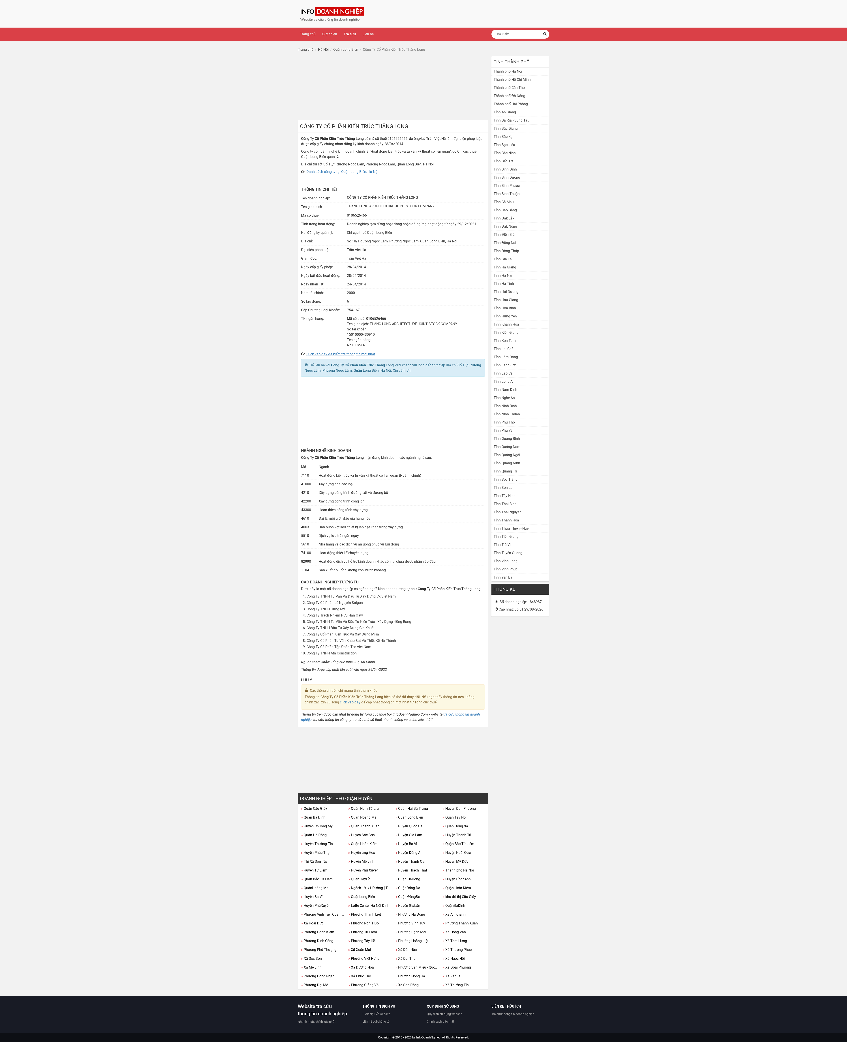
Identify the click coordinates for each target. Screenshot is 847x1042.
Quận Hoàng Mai (362, 817)
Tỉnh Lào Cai (503, 373)
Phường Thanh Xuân (460, 923)
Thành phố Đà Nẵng (509, 96)
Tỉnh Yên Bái (503, 577)
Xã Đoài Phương (457, 967)
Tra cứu (350, 34)
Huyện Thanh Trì (457, 835)
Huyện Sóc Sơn (361, 835)
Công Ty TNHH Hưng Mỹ (326, 609)
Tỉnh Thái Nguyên (507, 512)
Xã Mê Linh (311, 967)
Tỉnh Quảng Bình (507, 439)
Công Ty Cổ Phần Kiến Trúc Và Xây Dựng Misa (343, 634)
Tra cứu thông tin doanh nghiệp (512, 1014)
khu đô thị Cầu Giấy (459, 897)
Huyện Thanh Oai (410, 861)
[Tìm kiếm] (544, 34)
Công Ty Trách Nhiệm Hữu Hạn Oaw (335, 615)
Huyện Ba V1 (312, 897)
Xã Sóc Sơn (311, 958)
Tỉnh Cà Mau (504, 202)
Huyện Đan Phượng (459, 808)
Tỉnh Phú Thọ (504, 422)
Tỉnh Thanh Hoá (506, 520)
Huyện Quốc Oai (409, 826)
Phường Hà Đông (410, 914)
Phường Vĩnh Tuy (410, 923)
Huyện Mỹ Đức (455, 861)
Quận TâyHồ (359, 879)
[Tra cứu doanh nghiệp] (333, 13)
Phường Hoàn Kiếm (317, 932)
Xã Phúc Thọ (359, 976)
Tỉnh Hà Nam (504, 275)
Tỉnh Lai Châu (504, 349)
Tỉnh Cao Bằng (505, 210)
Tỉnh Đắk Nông (505, 226)
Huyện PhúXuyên (315, 905)
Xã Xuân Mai (359, 950)
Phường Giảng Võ (363, 985)
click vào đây (350, 702)
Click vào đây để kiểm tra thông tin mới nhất (340, 354)
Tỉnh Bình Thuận (507, 194)
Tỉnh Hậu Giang (506, 300)
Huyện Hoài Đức (457, 853)
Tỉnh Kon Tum (505, 341)
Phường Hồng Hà (410, 976)
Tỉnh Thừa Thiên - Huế (511, 528)
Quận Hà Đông (314, 835)
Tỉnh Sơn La (503, 487)
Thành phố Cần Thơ (509, 88)
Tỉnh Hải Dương (506, 292)
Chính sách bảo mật (440, 1021)
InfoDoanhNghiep (428, 1037)
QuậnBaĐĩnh (454, 905)
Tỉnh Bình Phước (507, 186)
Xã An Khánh (454, 914)
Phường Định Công (317, 941)
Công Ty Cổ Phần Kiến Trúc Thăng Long (362, 365)
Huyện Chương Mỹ (317, 826)
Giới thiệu (329, 34)
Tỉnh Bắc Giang (506, 128)
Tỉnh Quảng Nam (507, 447)
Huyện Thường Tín (317, 844)
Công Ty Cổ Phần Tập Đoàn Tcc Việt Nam (339, 647)
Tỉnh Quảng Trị (505, 471)
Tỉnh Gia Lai (503, 259)
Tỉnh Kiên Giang (506, 332)
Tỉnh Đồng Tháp (506, 251)
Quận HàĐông (407, 879)
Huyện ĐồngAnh (457, 879)
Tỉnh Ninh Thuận (507, 414)
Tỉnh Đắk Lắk (504, 218)
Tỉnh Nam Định (505, 390)
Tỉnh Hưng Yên (505, 316)
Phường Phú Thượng (318, 950)
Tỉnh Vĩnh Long (505, 561)
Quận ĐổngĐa (407, 897)
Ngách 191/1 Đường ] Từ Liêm (370, 888)
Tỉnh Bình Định (505, 169)
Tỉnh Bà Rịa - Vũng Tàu (511, 120)
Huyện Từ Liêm (314, 870)
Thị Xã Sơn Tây (314, 861)
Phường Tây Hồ (361, 941)
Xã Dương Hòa (361, 967)
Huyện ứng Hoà (361, 853)
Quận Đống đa (455, 826)
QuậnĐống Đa (407, 888)
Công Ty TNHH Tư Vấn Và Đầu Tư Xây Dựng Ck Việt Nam (351, 596)
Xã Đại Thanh (407, 958)
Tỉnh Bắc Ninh (505, 153)
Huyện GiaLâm (408, 905)
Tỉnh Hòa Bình (505, 308)
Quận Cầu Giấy (314, 808)
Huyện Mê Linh (361, 861)
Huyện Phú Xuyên (363, 870)
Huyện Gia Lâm (408, 835)
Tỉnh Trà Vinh (504, 545)
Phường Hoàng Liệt (411, 941)
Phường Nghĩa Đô (363, 923)
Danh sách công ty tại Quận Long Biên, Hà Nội (342, 172)
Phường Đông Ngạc (317, 976)
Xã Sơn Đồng (407, 985)
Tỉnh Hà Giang (505, 267)
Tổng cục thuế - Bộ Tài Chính (353, 662)
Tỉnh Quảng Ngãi (507, 455)
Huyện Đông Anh (409, 853)
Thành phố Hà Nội (458, 870)
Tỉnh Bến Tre (503, 161)
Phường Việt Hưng (364, 958)
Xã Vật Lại (452, 976)
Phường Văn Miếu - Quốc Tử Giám (417, 967)
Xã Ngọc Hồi (454, 958)
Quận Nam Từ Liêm (364, 808)
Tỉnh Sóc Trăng (505, 479)
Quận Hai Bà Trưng (411, 808)
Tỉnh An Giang (505, 112)
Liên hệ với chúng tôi (376, 1021)
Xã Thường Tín (456, 985)
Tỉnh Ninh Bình (505, 406)
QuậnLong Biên (361, 897)
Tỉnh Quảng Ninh (507, 463)
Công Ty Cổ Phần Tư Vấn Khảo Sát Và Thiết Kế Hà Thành (351, 641)
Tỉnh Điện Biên (505, 234)
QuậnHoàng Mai (315, 888)
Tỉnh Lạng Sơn (505, 365)
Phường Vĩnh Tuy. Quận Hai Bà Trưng (323, 914)
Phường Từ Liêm (362, 932)
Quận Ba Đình (313, 817)
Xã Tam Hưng (455, 941)
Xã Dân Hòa (406, 950)
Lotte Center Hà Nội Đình (368, 905)
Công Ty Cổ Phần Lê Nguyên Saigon (335, 603)
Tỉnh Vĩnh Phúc (505, 569)
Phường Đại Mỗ (314, 985)
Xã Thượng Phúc (457, 950)
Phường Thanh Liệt (364, 914)
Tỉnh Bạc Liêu (504, 145)
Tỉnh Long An (504, 381)
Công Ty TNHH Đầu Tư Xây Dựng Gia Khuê (340, 628)
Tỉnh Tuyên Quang (508, 553)
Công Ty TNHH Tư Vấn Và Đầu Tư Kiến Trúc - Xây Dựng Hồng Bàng (359, 622)
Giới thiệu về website (376, 1014)
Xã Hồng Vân (454, 932)
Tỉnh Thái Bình (505, 504)
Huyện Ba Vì (406, 844)
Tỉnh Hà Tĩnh (504, 283)
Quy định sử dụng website (444, 1014)
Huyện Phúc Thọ (315, 853)
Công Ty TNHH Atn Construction (332, 653)
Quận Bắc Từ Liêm (458, 844)
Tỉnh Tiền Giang (506, 536)
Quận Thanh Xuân (363, 826)
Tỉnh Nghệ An (504, 398)
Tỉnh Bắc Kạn (504, 137)
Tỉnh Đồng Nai (505, 243)
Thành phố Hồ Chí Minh (512, 79)
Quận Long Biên (409, 817)
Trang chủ (308, 34)
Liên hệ (368, 34)
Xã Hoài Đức (312, 923)
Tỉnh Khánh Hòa (506, 324)
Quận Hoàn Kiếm (362, 844)
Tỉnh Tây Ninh (504, 496)
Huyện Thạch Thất (411, 870)
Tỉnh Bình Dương (507, 177)
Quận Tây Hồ (454, 817)
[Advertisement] (393, 87)
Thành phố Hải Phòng (511, 104)
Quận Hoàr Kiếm (457, 888)
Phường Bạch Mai (410, 932)
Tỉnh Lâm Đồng (506, 357)
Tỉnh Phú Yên (504, 430)
